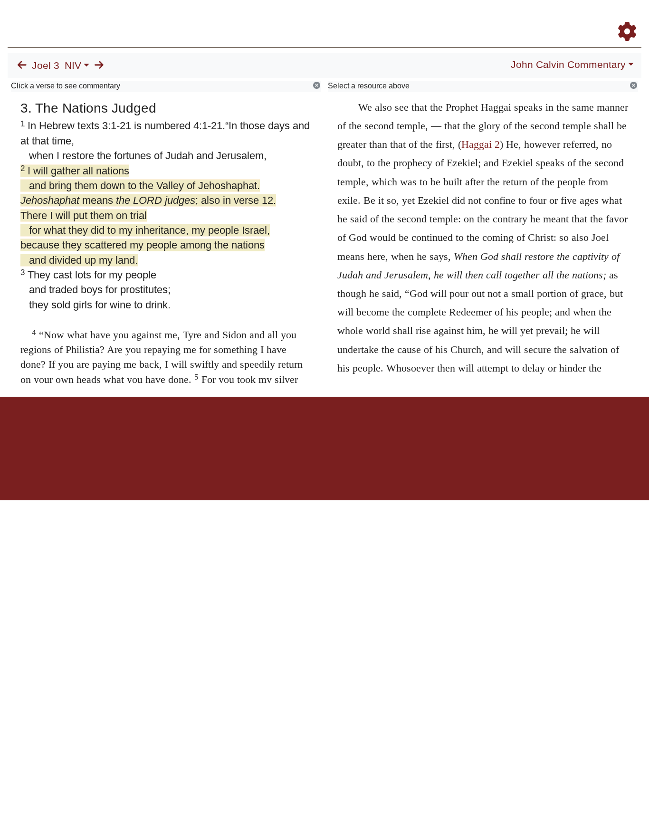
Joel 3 (45, 65)
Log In (589, 18)
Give (405, 429)
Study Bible (551, 18)
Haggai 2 (480, 144)
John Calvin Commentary (568, 64)
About (323, 429)
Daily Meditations (469, 18)
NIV (73, 65)
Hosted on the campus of (276, 472)
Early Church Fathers (396, 18)
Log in (245, 429)
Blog (515, 18)
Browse (333, 18)
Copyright (344, 429)
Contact (387, 429)
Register (623, 18)
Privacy (367, 429)
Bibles (306, 429)
